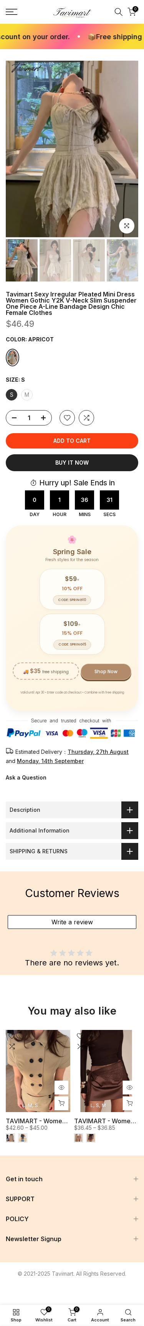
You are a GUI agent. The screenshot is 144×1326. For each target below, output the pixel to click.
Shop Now (106, 671)
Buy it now (72, 462)
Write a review (72, 922)
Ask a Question (26, 777)
